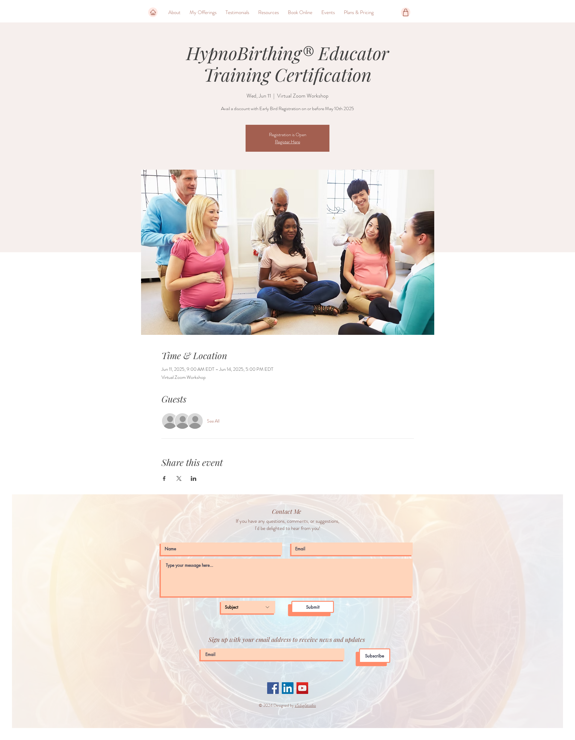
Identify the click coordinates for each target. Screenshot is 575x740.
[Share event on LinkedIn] (193, 478)
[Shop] (405, 12)
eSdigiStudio (305, 705)
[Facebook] (273, 688)
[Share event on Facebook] (164, 478)
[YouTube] (302, 688)
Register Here (287, 141)
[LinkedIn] (287, 688)
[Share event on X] (179, 478)
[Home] (153, 12)
